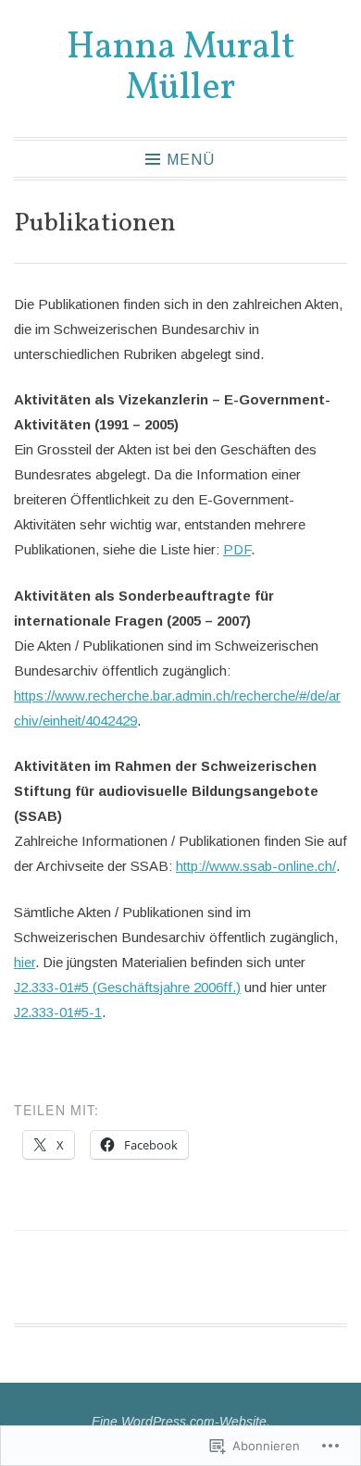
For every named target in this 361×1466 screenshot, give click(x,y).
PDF (237, 549)
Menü (191, 160)
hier (24, 962)
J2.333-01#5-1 (58, 1012)
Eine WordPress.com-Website (179, 1421)
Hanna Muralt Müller (181, 68)
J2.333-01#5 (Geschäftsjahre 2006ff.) (127, 987)
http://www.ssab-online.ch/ (256, 866)
